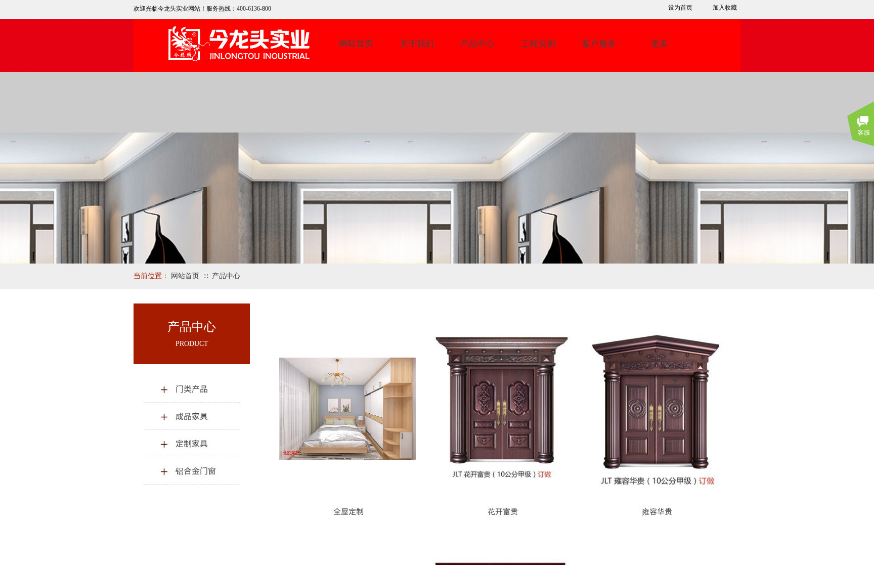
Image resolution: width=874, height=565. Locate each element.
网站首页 (356, 44)
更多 (659, 44)
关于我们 (417, 44)
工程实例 (538, 44)
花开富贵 (503, 511)
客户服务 (599, 44)
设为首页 (680, 7)
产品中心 (477, 44)
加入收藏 (725, 7)
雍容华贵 (657, 511)
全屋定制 (348, 511)
